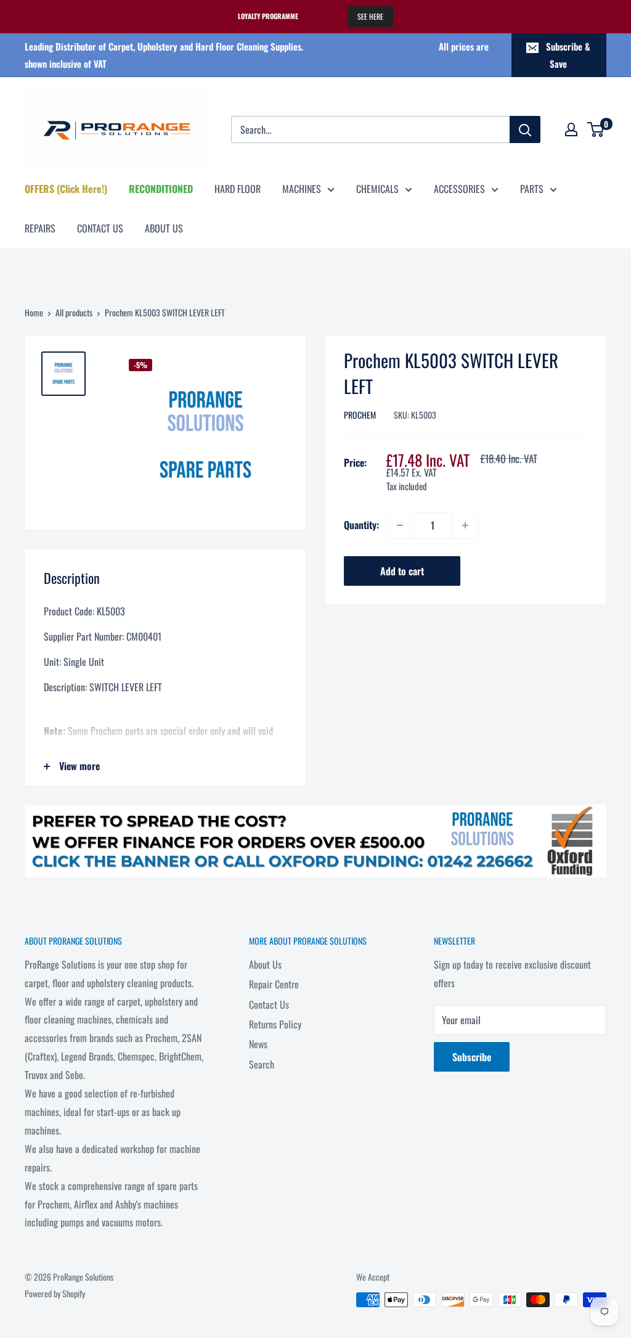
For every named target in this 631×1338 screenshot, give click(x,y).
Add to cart (402, 571)
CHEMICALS (377, 188)
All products (73, 312)
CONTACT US (100, 228)
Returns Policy (275, 1024)
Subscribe (471, 1056)
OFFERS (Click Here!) (66, 188)
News (258, 1043)
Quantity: (361, 524)
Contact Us (269, 1004)
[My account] (571, 129)
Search (261, 1064)
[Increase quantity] (465, 525)
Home (34, 312)
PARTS (531, 188)
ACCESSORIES (459, 188)
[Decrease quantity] (400, 525)
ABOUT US (164, 228)
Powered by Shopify (55, 1293)
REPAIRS (40, 228)
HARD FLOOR (237, 188)
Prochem (360, 414)
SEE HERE (370, 16)
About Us (265, 964)
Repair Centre (274, 984)
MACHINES (301, 188)
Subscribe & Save (568, 54)
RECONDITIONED (161, 188)
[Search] (525, 129)
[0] (596, 129)
